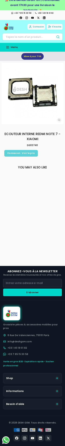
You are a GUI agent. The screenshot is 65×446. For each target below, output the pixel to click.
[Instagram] (26, 18)
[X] (38, 18)
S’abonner (32, 292)
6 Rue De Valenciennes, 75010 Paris (28, 335)
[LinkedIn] (44, 18)
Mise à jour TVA (32, 56)
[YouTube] (32, 18)
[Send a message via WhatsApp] (6, 440)
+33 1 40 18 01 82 (46, 13)
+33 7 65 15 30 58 (22, 13)
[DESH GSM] (9, 27)
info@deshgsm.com (20, 341)
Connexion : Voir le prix (21, 153)
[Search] (58, 37)
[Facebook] (21, 18)
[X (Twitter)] (48, 438)
